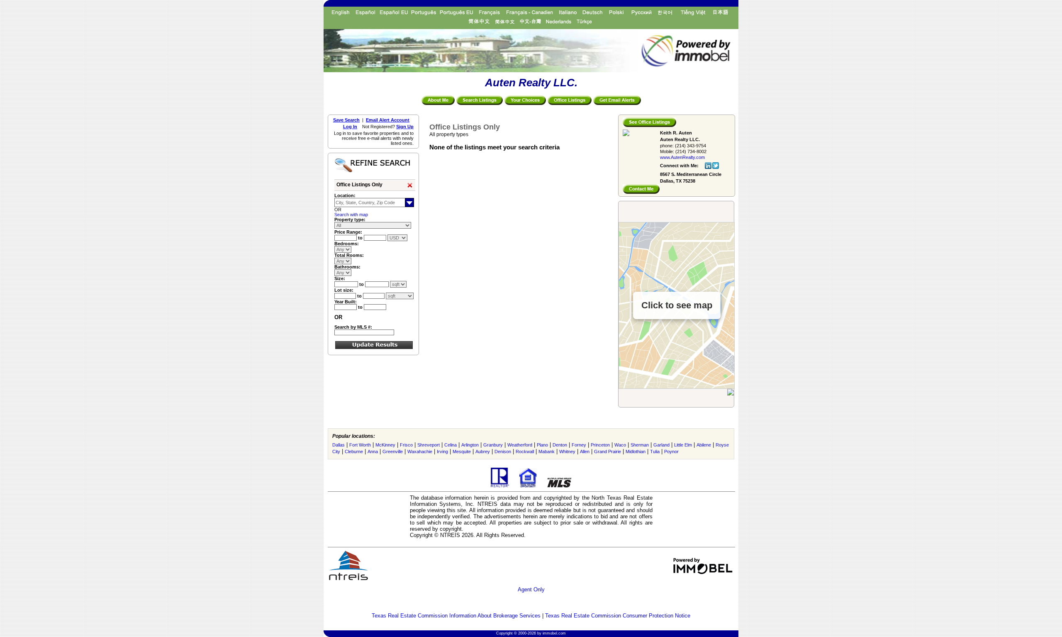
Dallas (338, 444)
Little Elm (683, 444)
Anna (373, 451)
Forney (579, 444)
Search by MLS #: (353, 327)
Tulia (655, 451)
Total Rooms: (349, 255)
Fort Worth (360, 444)
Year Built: (345, 301)
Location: (345, 195)
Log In (350, 126)
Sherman (640, 444)
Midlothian (635, 451)
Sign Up (405, 126)
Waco (620, 444)
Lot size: (343, 290)
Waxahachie (419, 451)
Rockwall (525, 451)
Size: (339, 278)
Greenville (392, 451)
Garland (661, 444)
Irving (442, 451)
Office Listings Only (359, 185)
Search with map (351, 214)
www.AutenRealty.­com (682, 157)
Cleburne (354, 451)
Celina (450, 444)
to (361, 237)
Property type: (349, 219)
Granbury (493, 444)
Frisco (406, 444)
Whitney (567, 451)
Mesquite (462, 451)
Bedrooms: (346, 243)
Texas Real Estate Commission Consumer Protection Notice (617, 616)
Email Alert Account (387, 119)
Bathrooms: (347, 266)
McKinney (385, 444)
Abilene (704, 444)
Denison (502, 451)
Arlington (470, 444)
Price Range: (348, 231)
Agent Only (531, 589)
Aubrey (482, 451)
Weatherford (519, 444)
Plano (542, 444)
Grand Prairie (607, 451)
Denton (560, 444)
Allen (584, 451)
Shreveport (428, 444)
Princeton (600, 444)
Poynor (671, 451)
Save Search (346, 119)
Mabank (546, 451)
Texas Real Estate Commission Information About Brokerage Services (456, 616)
